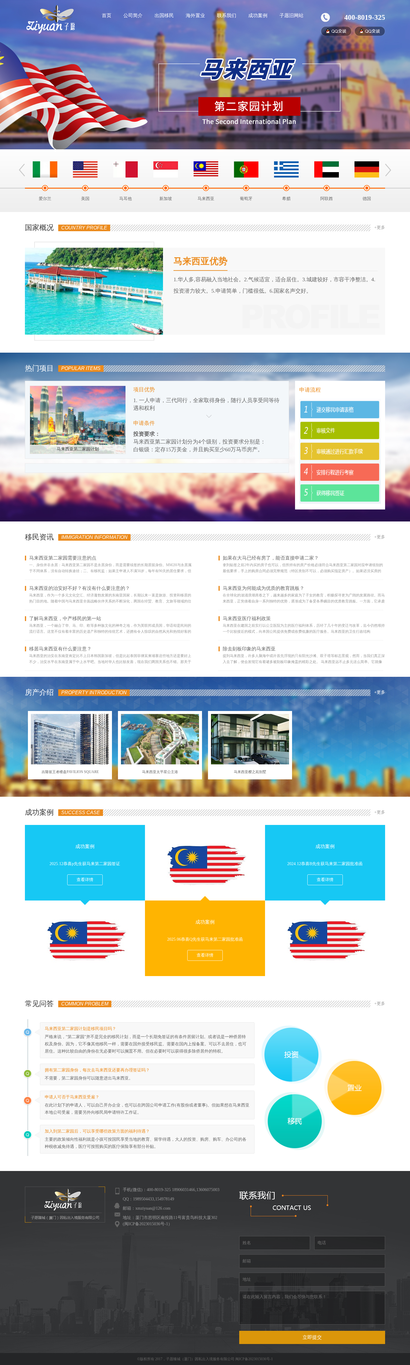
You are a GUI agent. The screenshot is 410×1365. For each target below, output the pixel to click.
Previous (22, 170)
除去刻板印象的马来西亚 (249, 649)
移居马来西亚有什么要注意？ (60, 649)
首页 (106, 15)
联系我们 (226, 15)
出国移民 (164, 15)
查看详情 (85, 879)
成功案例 (257, 15)
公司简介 (133, 15)
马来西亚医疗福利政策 (247, 618)
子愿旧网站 (291, 15)
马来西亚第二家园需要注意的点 (62, 558)
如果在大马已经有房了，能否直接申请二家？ (271, 558)
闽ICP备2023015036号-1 (254, 1359)
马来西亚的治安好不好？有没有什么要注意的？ (79, 588)
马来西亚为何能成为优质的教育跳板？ (263, 588)
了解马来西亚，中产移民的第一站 (65, 618)
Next (388, 170)
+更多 (379, 227)
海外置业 (195, 15)
